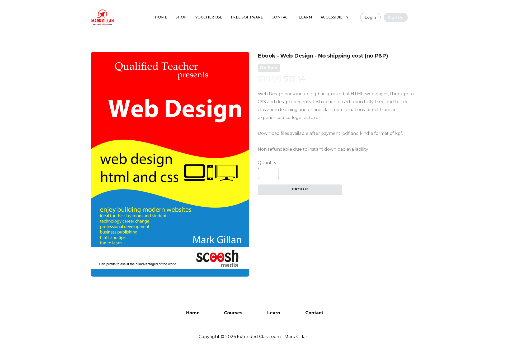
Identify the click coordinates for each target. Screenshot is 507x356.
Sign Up (395, 17)
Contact (314, 312)
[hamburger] (120, 14)
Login (370, 17)
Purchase (300, 189)
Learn (273, 312)
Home (193, 312)
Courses (233, 312)
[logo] (102, 17)
